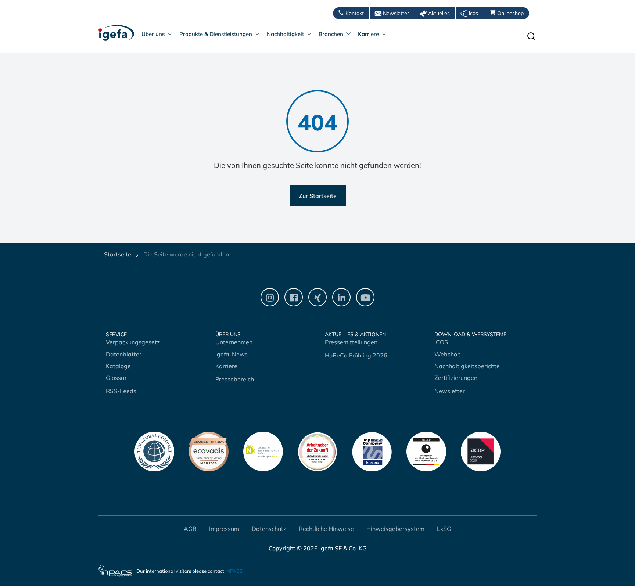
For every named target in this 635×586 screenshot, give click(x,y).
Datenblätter (123, 354)
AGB (190, 528)
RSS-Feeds (121, 391)
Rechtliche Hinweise (326, 528)
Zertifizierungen (455, 377)
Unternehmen (233, 342)
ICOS (441, 342)
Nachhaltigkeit (285, 33)
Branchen (331, 33)
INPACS (234, 571)
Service (116, 334)
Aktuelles (439, 13)
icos (473, 13)
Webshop (447, 354)
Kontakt (354, 13)
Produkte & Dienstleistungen (215, 33)
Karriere (368, 33)
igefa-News (231, 354)
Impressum (224, 528)
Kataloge (118, 366)
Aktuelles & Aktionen (355, 334)
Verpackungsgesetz (133, 342)
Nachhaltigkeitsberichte (467, 366)
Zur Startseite (318, 195)
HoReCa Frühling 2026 (356, 355)
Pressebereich (234, 379)
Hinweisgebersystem (395, 528)
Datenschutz (269, 528)
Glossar (116, 377)
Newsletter (396, 13)
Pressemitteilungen (351, 342)
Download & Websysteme (470, 334)
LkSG (444, 528)
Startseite (117, 254)
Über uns (153, 33)
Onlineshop (510, 13)
